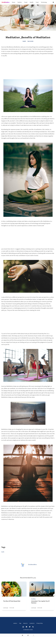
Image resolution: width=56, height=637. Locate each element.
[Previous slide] (1, 595)
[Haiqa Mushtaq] (4, 584)
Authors (15, 623)
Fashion (20, 2)
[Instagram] (23, 627)
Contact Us (32, 623)
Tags (20, 623)
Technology (44, 2)
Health (31, 2)
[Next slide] (54, 595)
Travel (25, 2)
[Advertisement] (28, 68)
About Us (25, 623)
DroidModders (6, 2)
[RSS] (33, 626)
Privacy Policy (39, 623)
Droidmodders (32, 564)
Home (13, 2)
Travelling (33, 599)
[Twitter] (28, 635)
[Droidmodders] (22, 565)
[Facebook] (22, 635)
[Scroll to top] (34, 635)
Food (37, 2)
